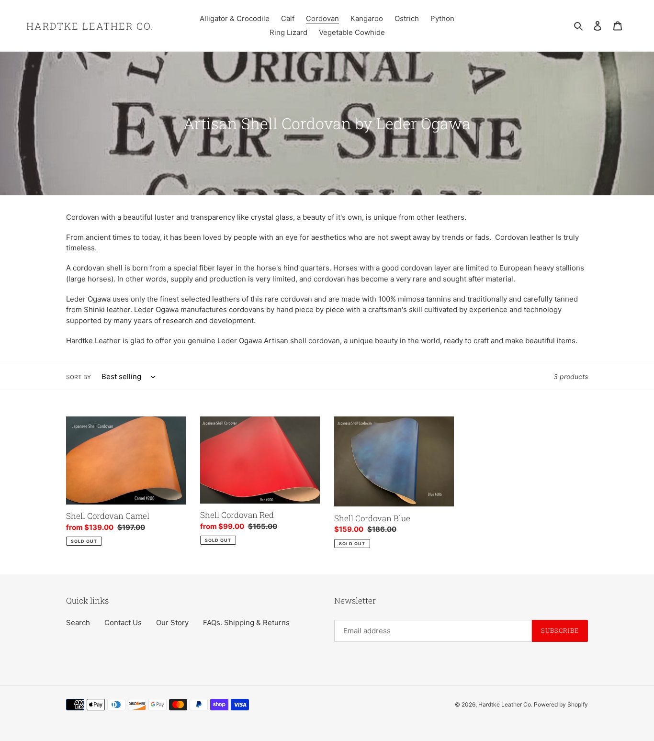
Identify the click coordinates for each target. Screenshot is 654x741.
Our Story (172, 622)
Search (78, 622)
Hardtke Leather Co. (90, 26)
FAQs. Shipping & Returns (246, 622)
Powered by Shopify (561, 704)
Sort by (78, 377)
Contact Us (123, 622)
